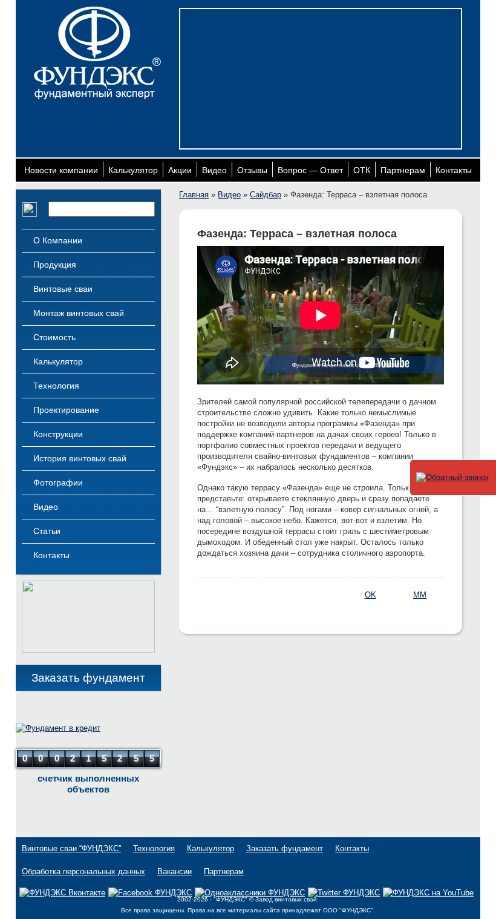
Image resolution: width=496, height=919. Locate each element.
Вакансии (174, 871)
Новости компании (61, 170)
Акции (180, 170)
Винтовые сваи (63, 289)
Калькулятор (133, 170)
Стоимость (54, 337)
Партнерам (402, 170)
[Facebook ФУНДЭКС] (150, 892)
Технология (56, 385)
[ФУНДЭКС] (98, 53)
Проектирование (66, 410)
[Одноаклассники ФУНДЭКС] (250, 892)
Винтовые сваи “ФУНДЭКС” (71, 848)
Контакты (454, 170)
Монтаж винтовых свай (78, 313)
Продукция (54, 264)
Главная (194, 194)
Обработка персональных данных (83, 871)
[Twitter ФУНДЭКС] (344, 892)
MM (419, 594)
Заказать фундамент (88, 677)
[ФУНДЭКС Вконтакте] (62, 892)
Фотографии (58, 482)
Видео (214, 170)
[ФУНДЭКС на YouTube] (428, 893)
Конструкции (58, 434)
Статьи (46, 531)
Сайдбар (265, 194)
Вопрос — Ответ (310, 170)
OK (370, 594)
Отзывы (252, 170)
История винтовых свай (79, 458)
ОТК (361, 170)
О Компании (57, 240)
